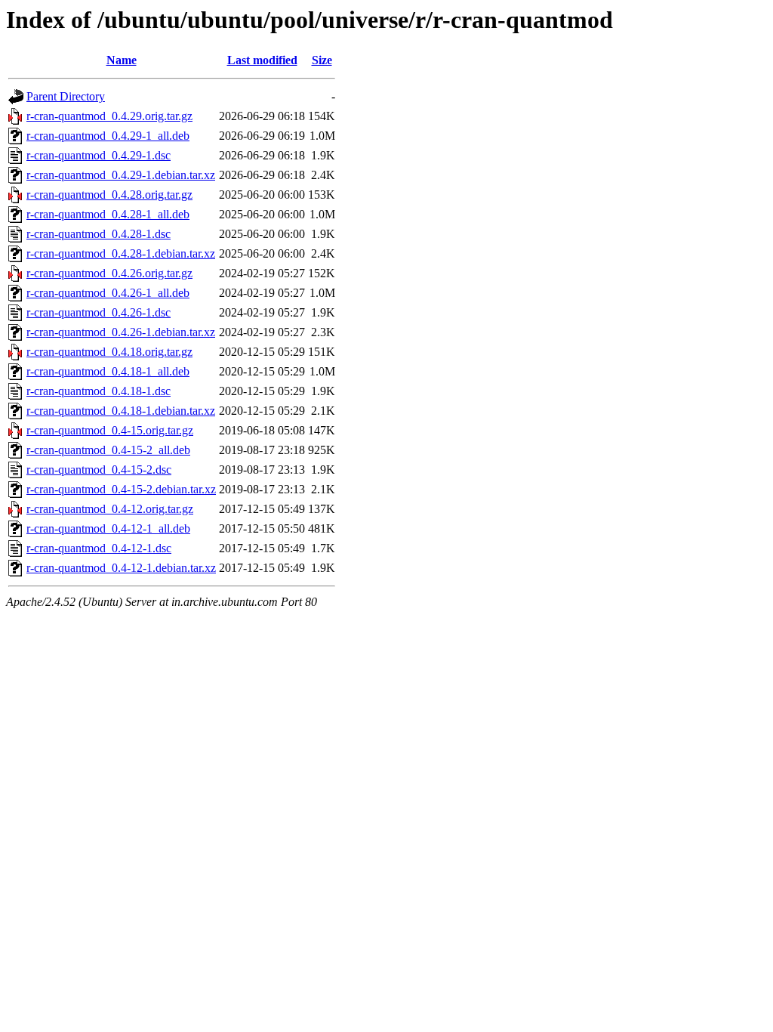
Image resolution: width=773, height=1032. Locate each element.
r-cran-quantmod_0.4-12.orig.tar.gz (109, 508)
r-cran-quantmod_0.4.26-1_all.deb (107, 292)
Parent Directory (65, 96)
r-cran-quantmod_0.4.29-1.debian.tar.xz (120, 174)
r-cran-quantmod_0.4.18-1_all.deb (107, 371)
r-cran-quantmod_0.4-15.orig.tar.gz (109, 430)
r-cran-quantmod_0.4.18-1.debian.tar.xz (120, 410)
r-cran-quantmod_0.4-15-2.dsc (98, 469)
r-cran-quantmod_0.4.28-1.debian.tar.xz (120, 253)
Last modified (262, 60)
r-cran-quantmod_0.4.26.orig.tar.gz (109, 273)
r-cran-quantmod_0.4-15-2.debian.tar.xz (121, 489)
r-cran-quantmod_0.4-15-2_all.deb (108, 449)
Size (322, 60)
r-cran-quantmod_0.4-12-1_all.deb (108, 528)
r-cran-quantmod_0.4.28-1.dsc (98, 233)
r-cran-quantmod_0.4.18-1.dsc (98, 391)
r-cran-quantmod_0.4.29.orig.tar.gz (109, 116)
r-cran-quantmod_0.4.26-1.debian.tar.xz (120, 332)
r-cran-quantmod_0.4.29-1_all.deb (107, 135)
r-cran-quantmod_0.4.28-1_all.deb (107, 214)
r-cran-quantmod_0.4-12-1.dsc (98, 548)
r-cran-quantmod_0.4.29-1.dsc (98, 155)
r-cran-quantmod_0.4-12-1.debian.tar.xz (121, 567)
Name (121, 60)
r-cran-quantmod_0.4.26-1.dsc (98, 312)
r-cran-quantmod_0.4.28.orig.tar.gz (109, 194)
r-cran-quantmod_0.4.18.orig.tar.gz (109, 351)
